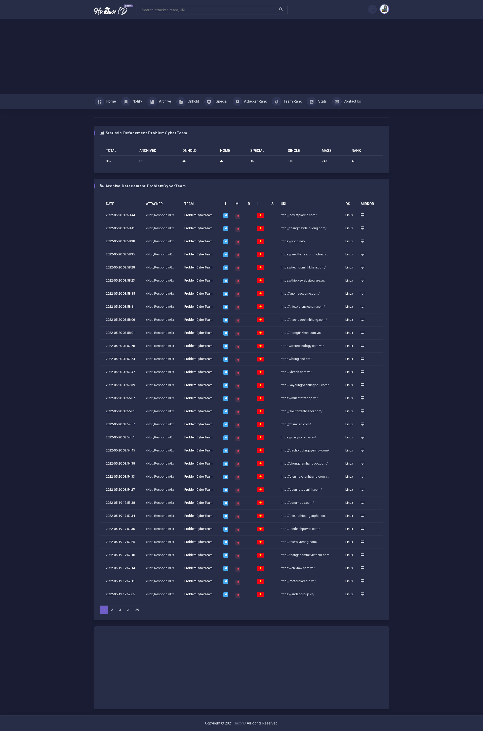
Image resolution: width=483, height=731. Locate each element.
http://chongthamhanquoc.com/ (304, 463)
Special (221, 101)
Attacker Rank (255, 101)
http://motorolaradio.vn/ (298, 581)
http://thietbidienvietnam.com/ (303, 306)
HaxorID (240, 723)
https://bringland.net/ (296, 359)
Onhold (193, 101)
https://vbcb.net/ (293, 241)
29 (137, 610)
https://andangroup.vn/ (297, 594)
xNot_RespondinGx (160, 215)
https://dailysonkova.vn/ (298, 437)
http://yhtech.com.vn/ (296, 372)
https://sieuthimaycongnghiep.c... (305, 254)
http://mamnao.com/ (296, 424)
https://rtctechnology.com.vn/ (302, 346)
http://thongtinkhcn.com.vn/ (301, 333)
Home (111, 101)
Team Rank (292, 101)
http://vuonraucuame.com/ (300, 293)
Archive (164, 101)
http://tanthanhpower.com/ (300, 529)
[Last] (128, 610)
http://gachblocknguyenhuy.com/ (305, 450)
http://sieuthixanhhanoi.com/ (302, 411)
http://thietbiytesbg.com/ (299, 542)
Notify (137, 101)
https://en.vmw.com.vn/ (298, 568)
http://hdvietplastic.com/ (299, 215)
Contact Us (352, 101)
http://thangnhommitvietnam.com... (306, 555)
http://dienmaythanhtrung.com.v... (305, 476)
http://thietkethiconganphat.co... (304, 516)
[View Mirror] (362, 215)
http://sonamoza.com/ (297, 503)
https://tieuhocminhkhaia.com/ (303, 267)
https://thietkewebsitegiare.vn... (303, 280)
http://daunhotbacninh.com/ (301, 489)
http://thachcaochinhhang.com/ (304, 320)
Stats (322, 101)
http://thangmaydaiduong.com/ (304, 228)
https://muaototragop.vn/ (299, 398)
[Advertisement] (241, 56)
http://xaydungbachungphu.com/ (305, 385)
